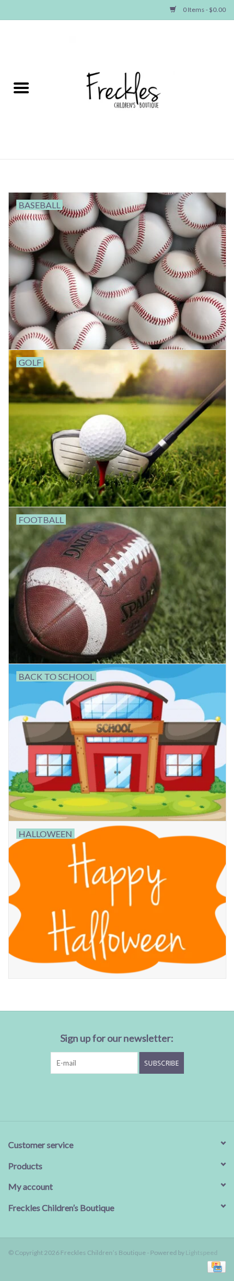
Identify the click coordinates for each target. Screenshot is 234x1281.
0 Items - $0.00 (204, 9)
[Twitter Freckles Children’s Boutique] (79, 1096)
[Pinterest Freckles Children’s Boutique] (117, 1096)
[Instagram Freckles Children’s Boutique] (174, 1096)
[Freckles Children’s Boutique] (138, 88)
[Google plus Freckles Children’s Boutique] (98, 1096)
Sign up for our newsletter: (117, 1038)
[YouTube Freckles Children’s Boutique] (136, 1096)
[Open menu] (21, 87)
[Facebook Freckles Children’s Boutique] (60, 1096)
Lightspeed (202, 1252)
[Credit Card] (215, 1266)
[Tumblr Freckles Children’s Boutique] (155, 1096)
